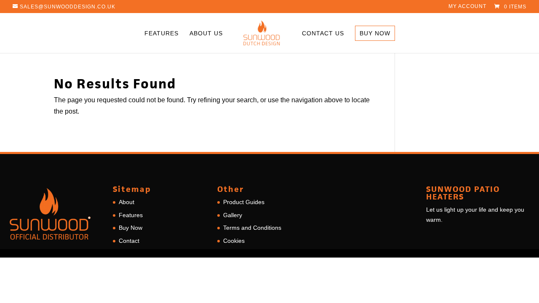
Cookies (234, 240)
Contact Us (323, 33)
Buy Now (375, 33)
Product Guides (243, 202)
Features (161, 33)
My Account (467, 6)
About (126, 202)
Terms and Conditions (252, 227)
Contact (129, 240)
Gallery (232, 215)
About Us (206, 33)
